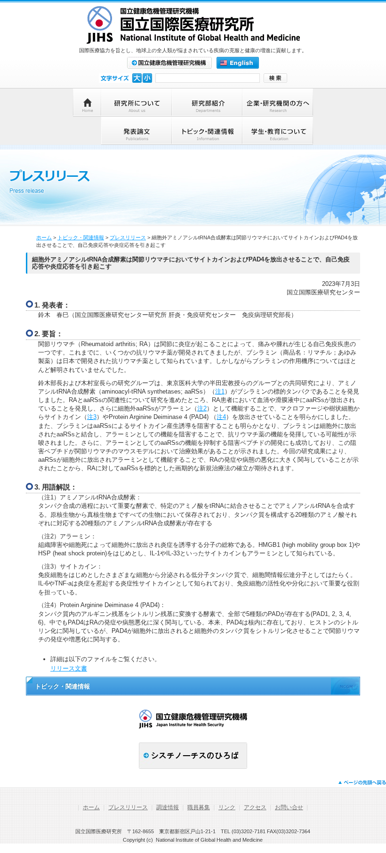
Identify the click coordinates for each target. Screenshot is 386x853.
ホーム (44, 237)
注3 (91, 416)
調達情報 (167, 807)
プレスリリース (128, 237)
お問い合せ (289, 807)
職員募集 (198, 807)
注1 (220, 391)
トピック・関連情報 (80, 237)
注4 (221, 416)
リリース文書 (68, 668)
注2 (202, 408)
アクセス (255, 807)
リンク (226, 807)
